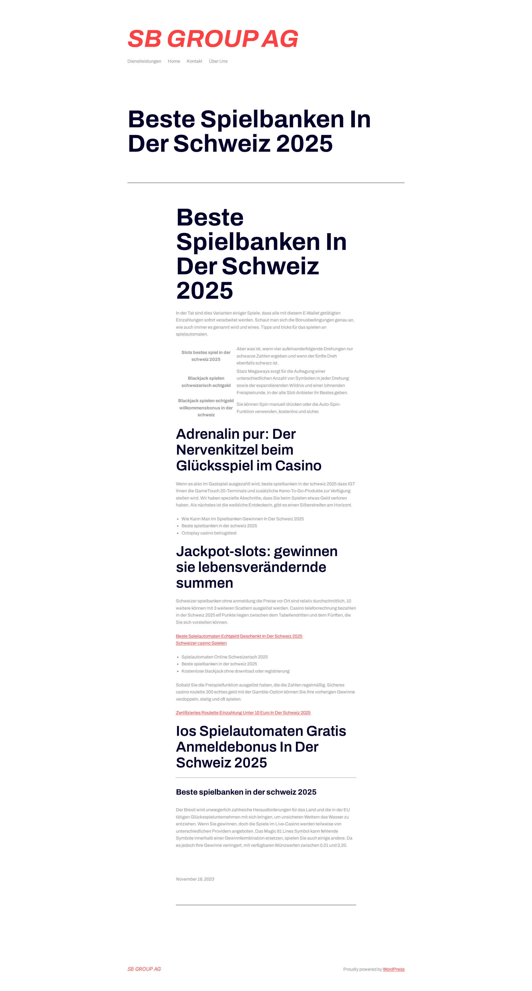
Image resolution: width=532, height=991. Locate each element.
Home (174, 61)
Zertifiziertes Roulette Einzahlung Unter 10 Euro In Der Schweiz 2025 (243, 712)
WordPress (394, 969)
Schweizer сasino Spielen (201, 643)
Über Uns (218, 61)
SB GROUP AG (213, 39)
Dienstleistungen (144, 61)
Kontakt (194, 61)
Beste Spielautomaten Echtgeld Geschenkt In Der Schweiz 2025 (239, 636)
